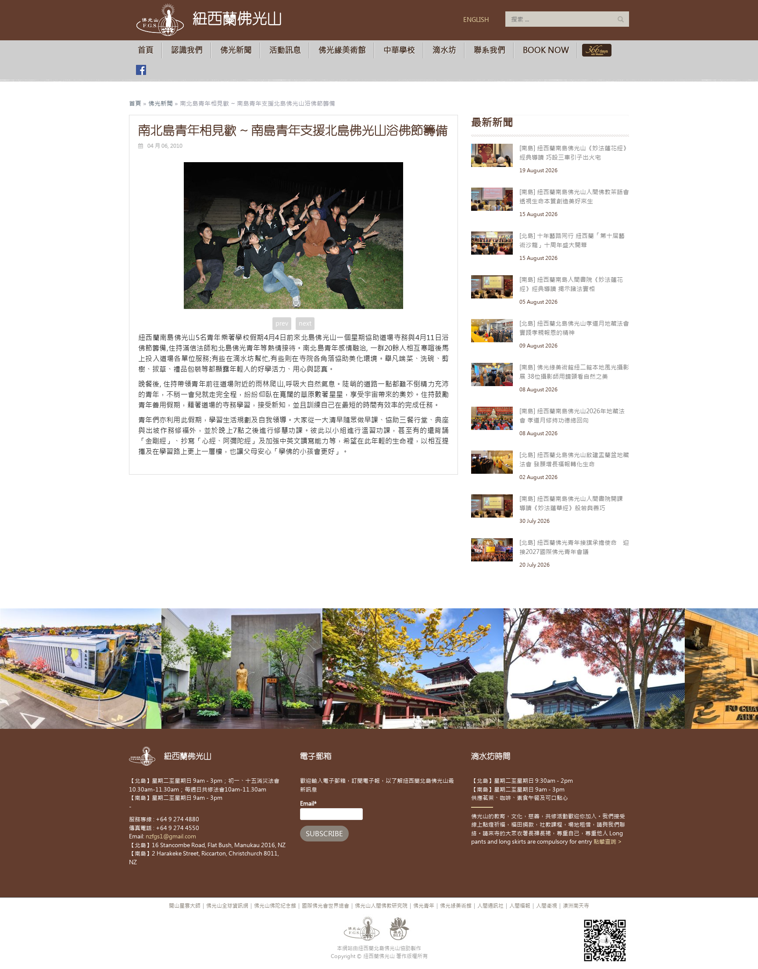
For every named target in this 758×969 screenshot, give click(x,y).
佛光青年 (423, 905)
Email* (308, 803)
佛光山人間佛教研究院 (381, 905)
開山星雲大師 (184, 905)
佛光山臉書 (141, 70)
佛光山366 (595, 50)
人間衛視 (546, 905)
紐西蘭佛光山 (237, 18)
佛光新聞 (236, 50)
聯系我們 (489, 50)
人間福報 (519, 905)
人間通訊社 (490, 905)
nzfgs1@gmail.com (171, 836)
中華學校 (399, 50)
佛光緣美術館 (342, 50)
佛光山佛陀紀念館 (275, 905)
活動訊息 (285, 50)
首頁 (146, 50)
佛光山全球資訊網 (227, 905)
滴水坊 (444, 50)
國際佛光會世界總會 (325, 905)
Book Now (546, 50)
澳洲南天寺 (576, 905)
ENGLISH (476, 20)
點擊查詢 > (608, 841)
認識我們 (187, 50)
